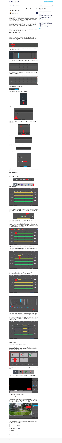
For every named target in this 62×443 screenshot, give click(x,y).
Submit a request (18, 428)
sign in (12, 434)
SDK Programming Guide (42, 9)
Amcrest (10, 5)
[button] (17, 425)
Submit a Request (47, 1)
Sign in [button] (51, 1)
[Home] (14, 2)
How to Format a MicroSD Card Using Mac (44, 22)
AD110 (13, 5)
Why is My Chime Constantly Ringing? (44, 19)
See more (40, 28)
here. (33, 25)
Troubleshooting (17, 5)
